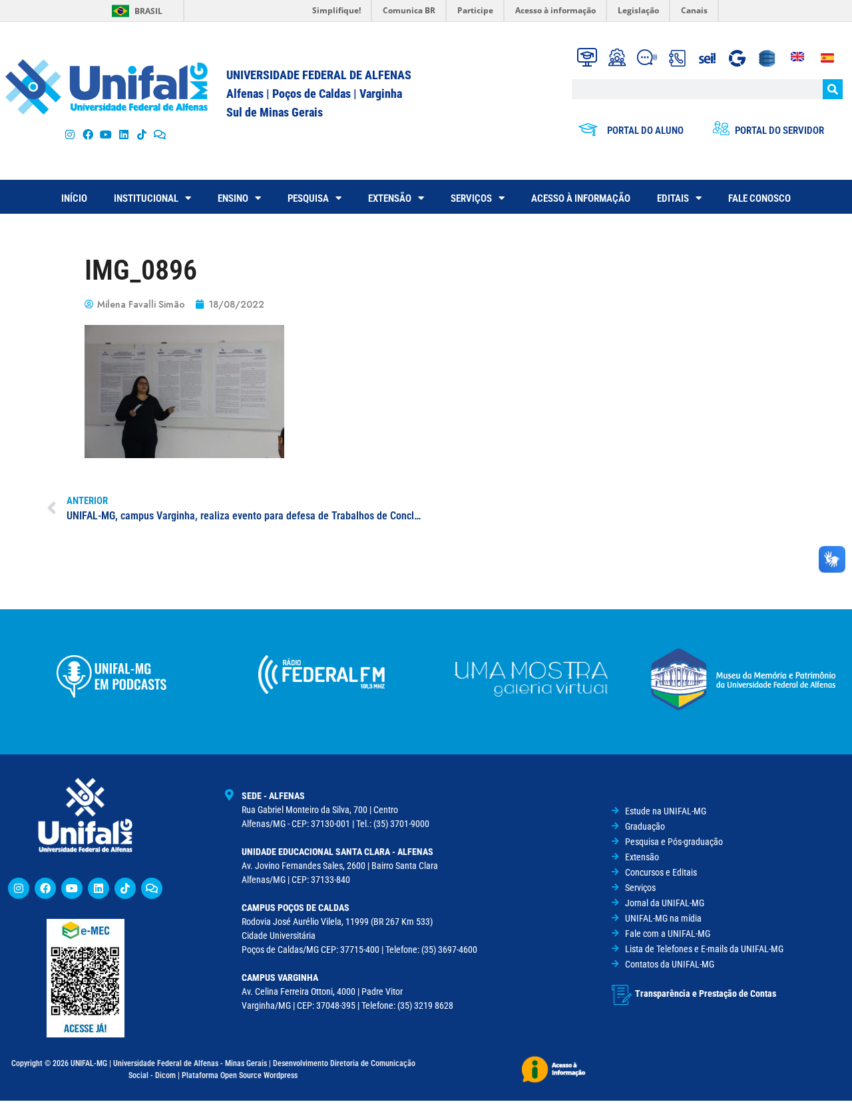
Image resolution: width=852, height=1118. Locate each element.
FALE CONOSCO (759, 198)
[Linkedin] (98, 888)
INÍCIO (74, 198)
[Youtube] (105, 134)
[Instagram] (69, 134)
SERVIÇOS (471, 198)
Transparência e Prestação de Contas (705, 993)
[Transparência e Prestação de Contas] (622, 995)
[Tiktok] (142, 134)
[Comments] (160, 134)
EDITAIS (673, 198)
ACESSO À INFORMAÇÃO (580, 198)
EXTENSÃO (389, 198)
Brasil (148, 11)
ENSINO (233, 198)
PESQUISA (308, 198)
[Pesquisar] (833, 89)
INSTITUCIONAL (146, 198)
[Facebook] (87, 134)
